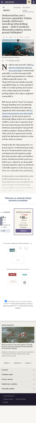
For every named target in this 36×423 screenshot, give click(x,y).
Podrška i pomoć (8, 399)
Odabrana (23, 230)
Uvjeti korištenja (21, 399)
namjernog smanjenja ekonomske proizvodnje (21, 67)
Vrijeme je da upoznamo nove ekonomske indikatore (17, 113)
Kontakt (5, 402)
